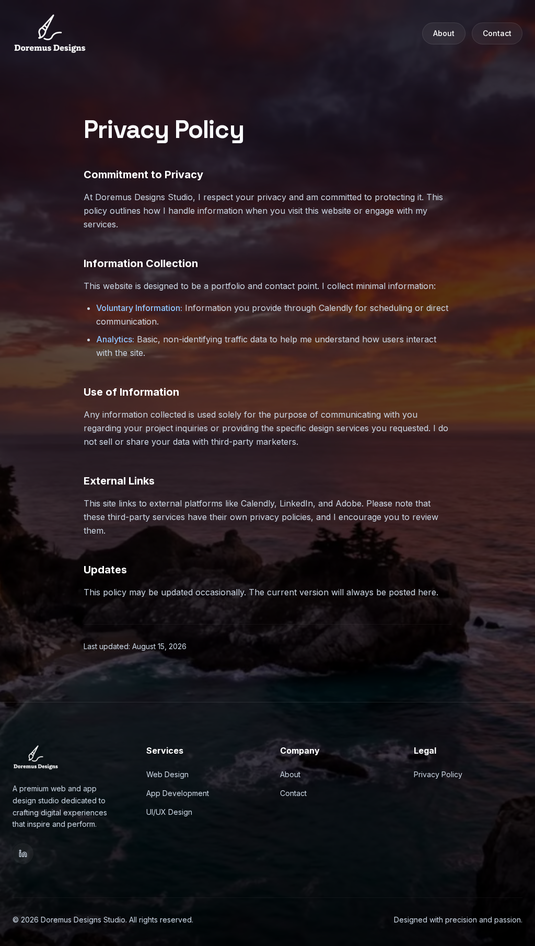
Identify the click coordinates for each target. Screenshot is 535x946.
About (444, 33)
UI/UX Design (169, 811)
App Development (177, 793)
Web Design (167, 774)
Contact (497, 33)
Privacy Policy (438, 774)
